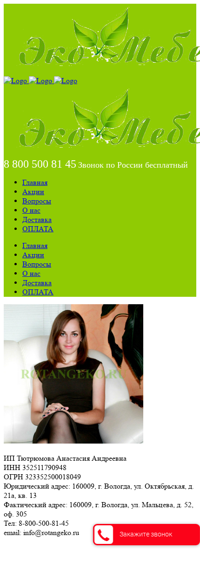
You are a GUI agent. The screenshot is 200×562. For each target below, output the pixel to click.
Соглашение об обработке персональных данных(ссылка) (95, 549)
